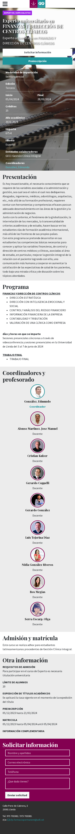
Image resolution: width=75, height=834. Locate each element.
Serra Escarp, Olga (37, 619)
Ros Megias (37, 592)
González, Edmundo (17, 167)
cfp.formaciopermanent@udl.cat (27, 819)
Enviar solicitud (17, 795)
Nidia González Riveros (37, 565)
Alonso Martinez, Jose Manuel (38, 428)
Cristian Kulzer (37, 456)
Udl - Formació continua (37, 4)
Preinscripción (37, 61)
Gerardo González (37, 510)
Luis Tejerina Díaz (37, 537)
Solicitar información (37, 52)
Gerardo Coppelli (37, 483)
